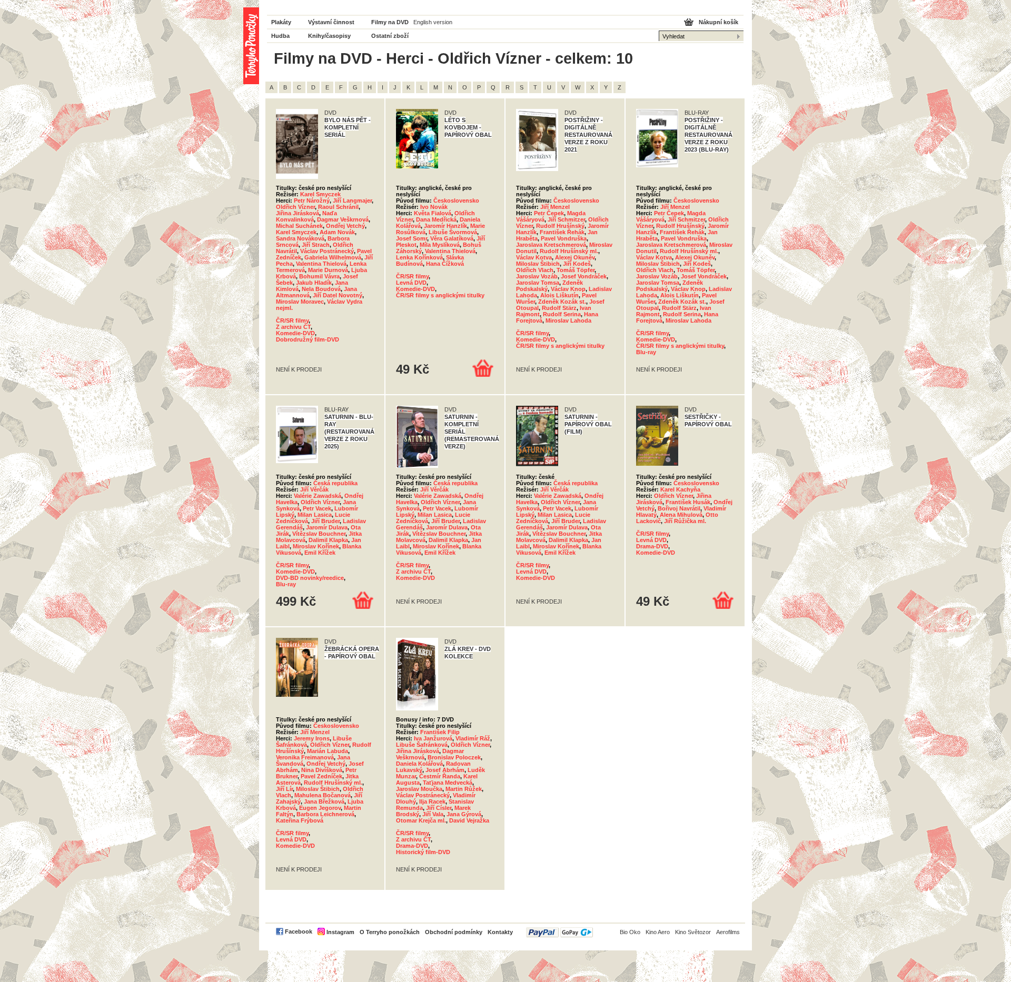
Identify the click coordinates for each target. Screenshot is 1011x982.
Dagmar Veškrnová (343, 219)
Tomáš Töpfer (575, 270)
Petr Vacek (317, 508)
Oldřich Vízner (295, 207)
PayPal (559, 932)
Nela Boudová (321, 289)
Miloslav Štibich (538, 263)
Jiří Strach (316, 245)
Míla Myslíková (440, 245)
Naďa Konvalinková (306, 216)
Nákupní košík (718, 22)
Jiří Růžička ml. (685, 521)
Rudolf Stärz (559, 308)
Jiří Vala (432, 814)
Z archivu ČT (293, 327)
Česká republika (335, 483)
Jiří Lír (284, 789)
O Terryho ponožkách (390, 932)
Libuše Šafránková (422, 744)
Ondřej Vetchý (345, 226)
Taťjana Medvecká (447, 782)
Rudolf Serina (562, 314)
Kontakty (500, 932)
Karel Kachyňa (680, 489)
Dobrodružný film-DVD (307, 339)
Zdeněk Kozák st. (562, 301)
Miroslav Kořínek (316, 546)
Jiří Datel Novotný (337, 295)
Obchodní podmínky (453, 932)
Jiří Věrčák (314, 489)
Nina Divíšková (321, 770)
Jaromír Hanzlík (445, 226)
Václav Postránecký (327, 251)
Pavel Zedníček (321, 776)
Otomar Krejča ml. (421, 820)
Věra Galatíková (451, 238)
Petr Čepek (549, 213)
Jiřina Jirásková (297, 213)
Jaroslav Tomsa (537, 282)
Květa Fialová (432, 213)
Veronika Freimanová (305, 757)
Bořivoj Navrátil (679, 508)
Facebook (298, 931)
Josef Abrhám (444, 770)
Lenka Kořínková (419, 257)
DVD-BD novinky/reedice (310, 578)
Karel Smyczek (320, 194)
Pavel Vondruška (564, 238)
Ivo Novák (434, 207)
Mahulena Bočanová (322, 795)
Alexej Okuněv (574, 257)
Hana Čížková (445, 263)
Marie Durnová (328, 270)
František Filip (440, 732)
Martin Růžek (463, 789)
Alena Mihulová (681, 515)
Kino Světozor (693, 932)
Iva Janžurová (433, 738)
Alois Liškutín (559, 295)
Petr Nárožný (312, 200)
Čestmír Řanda (439, 776)
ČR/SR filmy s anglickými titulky (440, 295)
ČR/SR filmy (292, 320)
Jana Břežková (324, 801)
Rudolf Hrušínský (560, 226)
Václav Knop (568, 289)
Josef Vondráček (584, 276)
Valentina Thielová (321, 263)
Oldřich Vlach (534, 270)
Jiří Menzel (555, 207)
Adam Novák (337, 232)
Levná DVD (411, 282)
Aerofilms (728, 932)
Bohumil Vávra (319, 276)
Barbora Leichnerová (325, 814)
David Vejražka (469, 820)
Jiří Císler (438, 808)
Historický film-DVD (423, 852)
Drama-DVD (652, 546)
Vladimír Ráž (472, 738)
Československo (456, 200)
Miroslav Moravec (300, 301)
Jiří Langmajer (352, 200)
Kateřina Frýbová (299, 820)
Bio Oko (630, 932)
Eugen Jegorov (320, 808)
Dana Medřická (436, 219)
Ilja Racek (432, 801)
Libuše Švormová (453, 232)
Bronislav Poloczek (454, 757)
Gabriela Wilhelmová (332, 257)
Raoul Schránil (338, 207)
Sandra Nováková (300, 238)
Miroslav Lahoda (568, 320)
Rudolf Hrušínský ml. (569, 251)
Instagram (340, 932)
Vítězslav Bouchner (318, 533)
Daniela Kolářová (419, 763)
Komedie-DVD (295, 333)
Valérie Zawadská (317, 496)
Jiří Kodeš (577, 263)
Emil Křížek (319, 552)
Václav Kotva (534, 257)
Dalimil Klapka (328, 540)
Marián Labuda (327, 751)
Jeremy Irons (312, 738)
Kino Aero (658, 932)
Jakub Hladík (314, 282)
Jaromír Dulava (327, 527)
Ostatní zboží (390, 36)
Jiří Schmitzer (566, 219)
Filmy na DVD (390, 22)
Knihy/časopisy (329, 36)
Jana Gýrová (464, 814)
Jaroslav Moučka (419, 789)
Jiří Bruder (325, 521)
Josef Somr (411, 238)
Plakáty (281, 22)
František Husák (688, 502)
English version (432, 22)
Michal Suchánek (299, 226)
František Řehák (562, 232)
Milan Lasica (315, 515)
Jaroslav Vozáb (537, 276)
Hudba (280, 36)
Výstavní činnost (331, 22)
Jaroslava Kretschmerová (551, 245)
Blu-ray (646, 352)
